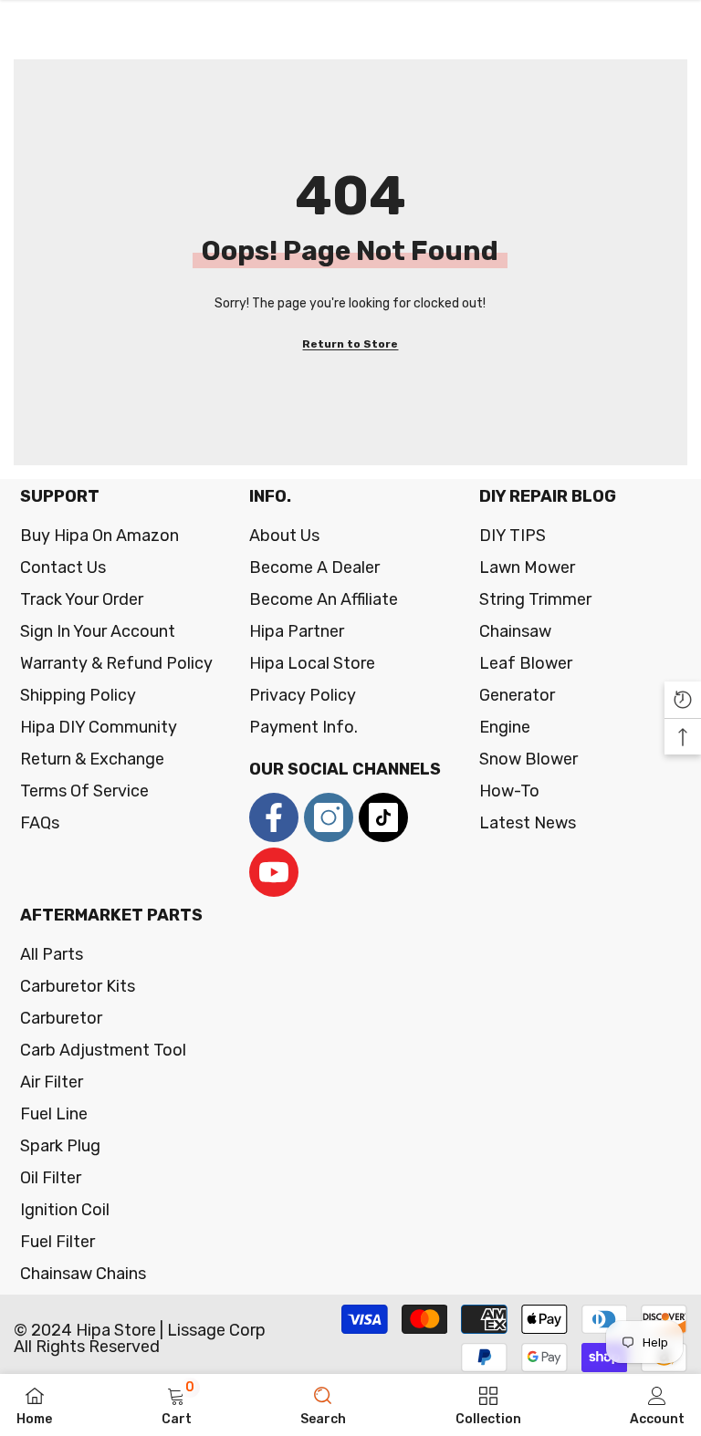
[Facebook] (273, 817)
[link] (177, 1405)
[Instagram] (328, 817)
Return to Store (350, 344)
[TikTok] (383, 817)
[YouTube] (273, 872)
